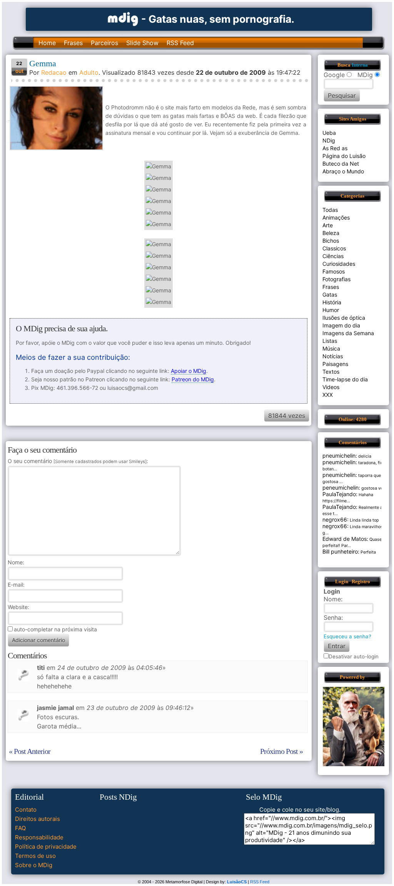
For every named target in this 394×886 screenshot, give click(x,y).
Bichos (330, 240)
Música (331, 348)
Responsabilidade (39, 837)
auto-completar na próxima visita (55, 629)
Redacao (54, 72)
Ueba (329, 132)
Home (47, 43)
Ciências (333, 256)
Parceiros (104, 43)
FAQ (20, 828)
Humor (330, 310)
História (331, 302)
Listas (329, 340)
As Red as (334, 148)
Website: (18, 607)
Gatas (329, 294)
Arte (327, 225)
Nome (15, 562)
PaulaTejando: (339, 494)
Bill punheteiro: (340, 551)
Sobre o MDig (33, 865)
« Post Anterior (29, 751)
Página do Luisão (344, 156)
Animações (336, 217)
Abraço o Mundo (343, 171)
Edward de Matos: (345, 538)
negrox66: (335, 519)
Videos (330, 387)
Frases (73, 43)
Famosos (333, 271)
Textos (330, 371)
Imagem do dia (341, 325)
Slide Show (142, 43)
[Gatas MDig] (123, 18)
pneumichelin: (339, 455)
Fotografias (336, 279)
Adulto (88, 72)
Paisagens (335, 364)
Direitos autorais (37, 818)
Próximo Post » (281, 751)
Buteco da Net (340, 163)
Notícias (332, 356)
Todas (330, 209)
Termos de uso (35, 855)
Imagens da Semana (348, 333)
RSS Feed (180, 43)
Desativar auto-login (354, 656)
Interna (360, 65)
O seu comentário (77, 461)
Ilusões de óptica (343, 317)
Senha (332, 617)
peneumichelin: (341, 487)
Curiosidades (338, 263)
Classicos (334, 248)
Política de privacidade (46, 846)
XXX (327, 394)
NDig (328, 140)
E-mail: (16, 584)
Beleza (330, 233)
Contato (26, 809)
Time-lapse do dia (345, 379)
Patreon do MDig (193, 379)
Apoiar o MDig (188, 370)
